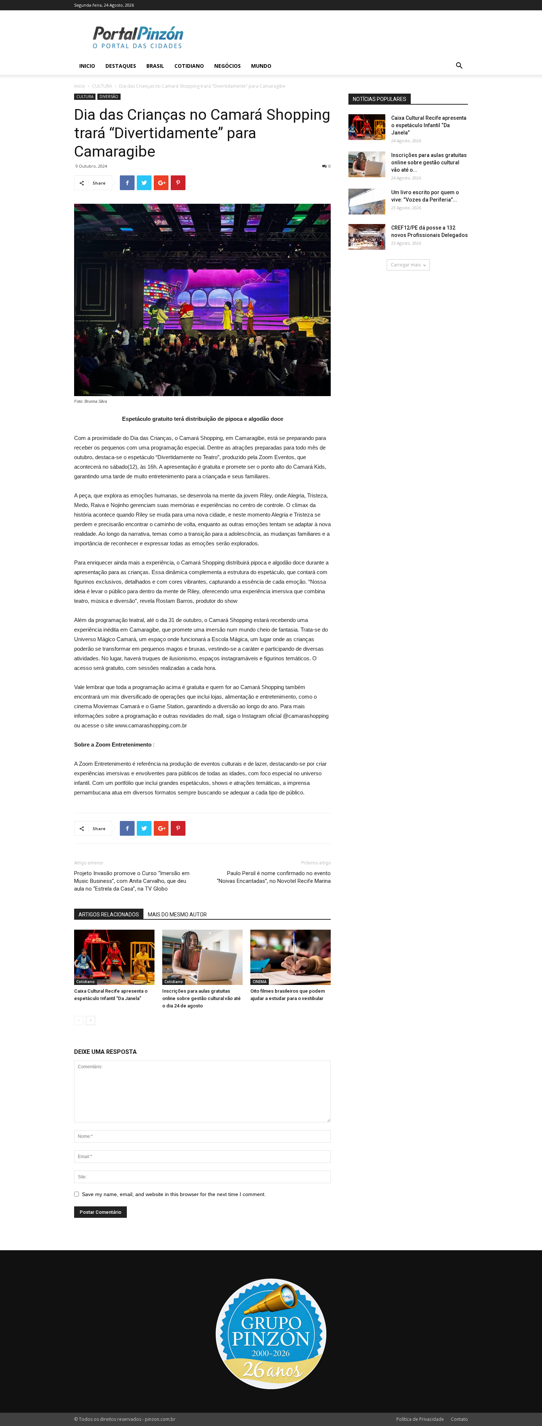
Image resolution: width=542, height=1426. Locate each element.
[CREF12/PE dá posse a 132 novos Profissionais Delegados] (366, 237)
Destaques (120, 65)
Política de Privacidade (420, 1419)
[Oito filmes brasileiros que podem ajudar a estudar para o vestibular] (290, 957)
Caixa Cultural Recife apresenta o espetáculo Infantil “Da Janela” (428, 125)
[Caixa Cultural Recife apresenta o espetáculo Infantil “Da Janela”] (114, 957)
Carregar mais (406, 265)
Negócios (227, 65)
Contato (459, 1419)
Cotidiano (189, 65)
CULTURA (102, 86)
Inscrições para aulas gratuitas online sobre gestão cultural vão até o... (429, 162)
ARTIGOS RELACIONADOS (109, 915)
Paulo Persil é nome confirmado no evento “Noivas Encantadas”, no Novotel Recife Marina (274, 877)
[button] (459, 66)
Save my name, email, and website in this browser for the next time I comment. (174, 1194)
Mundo (261, 65)
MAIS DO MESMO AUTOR (177, 915)
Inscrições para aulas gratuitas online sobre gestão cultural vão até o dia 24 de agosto (201, 998)
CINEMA (260, 981)
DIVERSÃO (109, 96)
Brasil (155, 65)
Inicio (87, 65)
